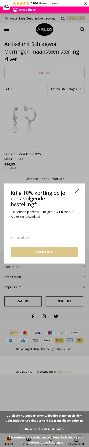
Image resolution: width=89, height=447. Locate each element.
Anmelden (44, 252)
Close (77, 190)
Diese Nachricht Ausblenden (44, 429)
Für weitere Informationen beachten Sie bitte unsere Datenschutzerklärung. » (45, 440)
